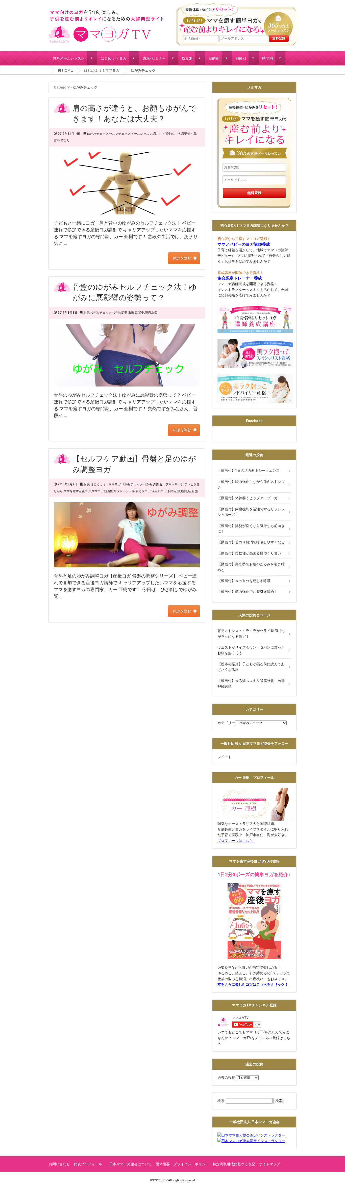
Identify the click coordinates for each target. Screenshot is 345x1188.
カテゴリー (226, 723)
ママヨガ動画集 (102, 491)
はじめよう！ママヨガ (101, 70)
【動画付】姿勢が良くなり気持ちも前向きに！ (251, 528)
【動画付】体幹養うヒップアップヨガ (247, 498)
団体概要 (163, 1164)
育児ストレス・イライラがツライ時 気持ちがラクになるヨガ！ (251, 633)
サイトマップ (269, 1164)
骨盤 (155, 312)
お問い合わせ (59, 1164)
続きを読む (182, 258)
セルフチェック (119, 133)
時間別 (267, 58)
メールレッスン (141, 133)
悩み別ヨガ (159, 491)
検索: (221, 1101)
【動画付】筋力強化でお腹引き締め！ (247, 592)
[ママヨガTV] (106, 12)
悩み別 (187, 58)
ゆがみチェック (97, 133)
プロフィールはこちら (235, 841)
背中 (57, 140)
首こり (65, 140)
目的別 (214, 58)
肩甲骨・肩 (188, 133)
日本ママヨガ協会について (130, 1164)
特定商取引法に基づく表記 (234, 1164)
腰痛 (148, 312)
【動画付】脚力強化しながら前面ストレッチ (251, 484)
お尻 (87, 312)
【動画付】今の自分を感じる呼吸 (243, 581)
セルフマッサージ (171, 484)
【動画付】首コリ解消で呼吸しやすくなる (251, 542)
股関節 (132, 312)
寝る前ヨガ (143, 491)
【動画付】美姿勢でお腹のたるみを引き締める (251, 567)
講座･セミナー (154, 58)
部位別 (240, 58)
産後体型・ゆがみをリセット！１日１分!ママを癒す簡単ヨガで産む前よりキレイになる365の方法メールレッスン (236, 19)
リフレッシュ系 (124, 491)
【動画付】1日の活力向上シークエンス (248, 470)
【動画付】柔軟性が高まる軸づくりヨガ (249, 553)
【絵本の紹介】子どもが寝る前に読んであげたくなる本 (251, 667)
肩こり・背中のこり (166, 133)
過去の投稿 (226, 1077)
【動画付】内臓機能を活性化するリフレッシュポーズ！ (251, 512)
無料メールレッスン (69, 58)
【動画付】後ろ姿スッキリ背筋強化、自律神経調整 (251, 683)
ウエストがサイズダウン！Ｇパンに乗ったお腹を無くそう (251, 650)
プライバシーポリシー (191, 1164)
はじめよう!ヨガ (114, 58)
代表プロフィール (90, 1164)
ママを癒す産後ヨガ (77, 491)
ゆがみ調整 (120, 312)
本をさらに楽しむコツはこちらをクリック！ (252, 984)
